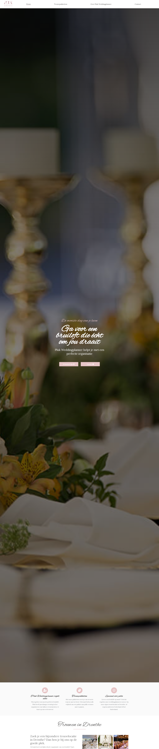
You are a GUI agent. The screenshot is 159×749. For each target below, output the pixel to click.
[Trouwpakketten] (79, 690)
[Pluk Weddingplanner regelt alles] (45, 690)
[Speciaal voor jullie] (114, 690)
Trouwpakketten (79, 696)
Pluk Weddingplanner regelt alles (45, 697)
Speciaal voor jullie (114, 696)
